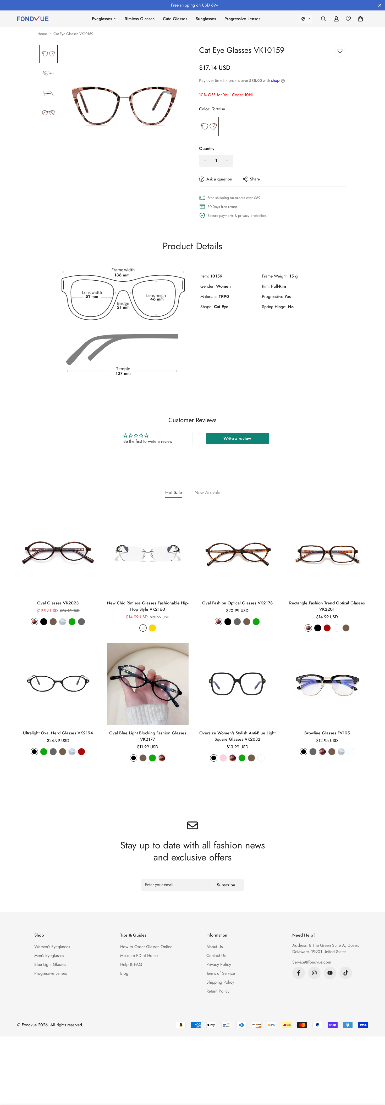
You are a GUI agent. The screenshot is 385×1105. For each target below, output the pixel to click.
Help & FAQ (131, 964)
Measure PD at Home (139, 956)
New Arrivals (207, 492)
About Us (214, 947)
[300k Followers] (298, 973)
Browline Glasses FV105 (327, 733)
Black (43, 621)
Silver (143, 628)
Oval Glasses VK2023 (58, 603)
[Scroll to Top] (375, 1076)
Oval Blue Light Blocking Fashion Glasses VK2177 (147, 736)
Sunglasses (206, 19)
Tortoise (209, 126)
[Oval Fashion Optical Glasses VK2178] (237, 554)
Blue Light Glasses (50, 964)
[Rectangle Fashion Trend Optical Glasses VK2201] (327, 554)
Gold (152, 628)
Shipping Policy (220, 982)
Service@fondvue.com (311, 962)
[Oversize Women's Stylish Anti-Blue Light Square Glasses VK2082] (237, 684)
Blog (124, 973)
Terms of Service (220, 973)
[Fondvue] (32, 19)
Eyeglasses (102, 19)
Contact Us (216, 956)
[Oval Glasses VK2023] (58, 554)
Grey (81, 621)
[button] (305, 19)
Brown (53, 621)
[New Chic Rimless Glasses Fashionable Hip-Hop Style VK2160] (148, 554)
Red (327, 628)
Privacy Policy (218, 964)
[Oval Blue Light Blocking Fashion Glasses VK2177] (148, 684)
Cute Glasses (175, 19)
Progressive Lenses (242, 19)
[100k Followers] (314, 973)
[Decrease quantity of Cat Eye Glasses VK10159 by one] (205, 161)
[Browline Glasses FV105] (327, 684)
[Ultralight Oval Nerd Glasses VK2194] (58, 684)
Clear (62, 621)
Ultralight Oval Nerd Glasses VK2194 (58, 733)
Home (42, 33)
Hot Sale (173, 492)
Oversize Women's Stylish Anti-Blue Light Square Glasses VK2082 (237, 736)
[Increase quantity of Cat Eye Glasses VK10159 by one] (227, 161)
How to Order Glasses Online (146, 947)
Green (72, 621)
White (336, 628)
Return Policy (217, 991)
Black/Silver (350, 751)
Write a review (237, 438)
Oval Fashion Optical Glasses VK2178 (237, 603)
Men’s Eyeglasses (49, 956)
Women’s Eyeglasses (52, 947)
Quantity (206, 148)
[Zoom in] (175, 56)
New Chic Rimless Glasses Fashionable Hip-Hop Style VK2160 (147, 606)
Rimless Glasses (140, 19)
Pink (223, 758)
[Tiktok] (345, 973)
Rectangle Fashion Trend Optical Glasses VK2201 (327, 606)
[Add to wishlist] (340, 50)
